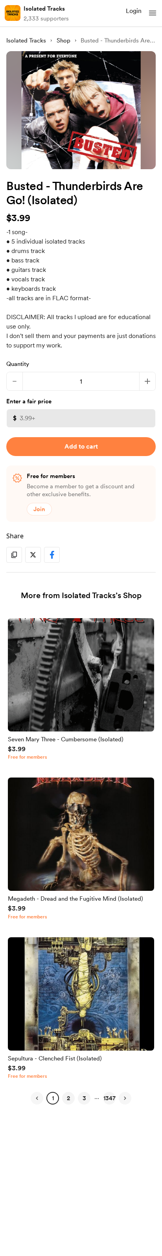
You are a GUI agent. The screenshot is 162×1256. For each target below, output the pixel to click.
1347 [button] (109, 1098)
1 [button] (53, 1098)
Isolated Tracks (44, 8)
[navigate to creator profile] (12, 13)
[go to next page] (125, 1098)
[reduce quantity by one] (14, 381)
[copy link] (14, 555)
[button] (152, 13)
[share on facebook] (52, 555)
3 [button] (84, 1098)
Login (134, 11)
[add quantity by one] (147, 381)
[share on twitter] (33, 555)
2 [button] (68, 1098)
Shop (63, 40)
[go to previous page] (37, 1098)
